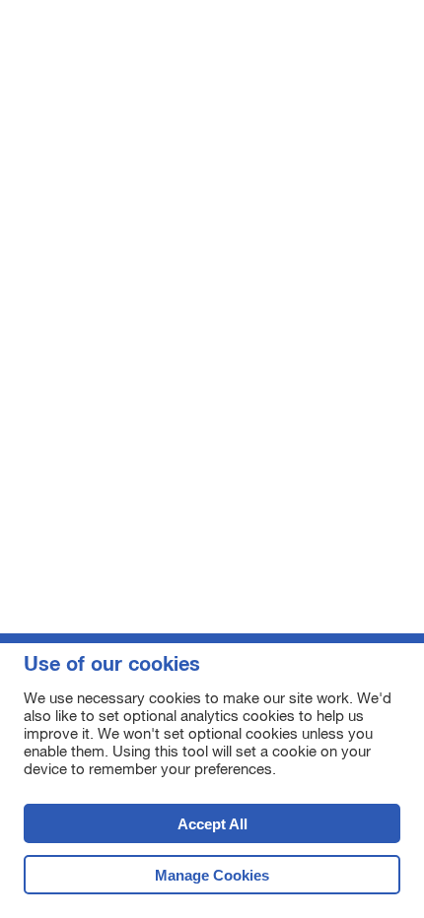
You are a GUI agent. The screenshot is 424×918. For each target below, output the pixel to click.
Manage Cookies (212, 875)
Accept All (135, 829)
